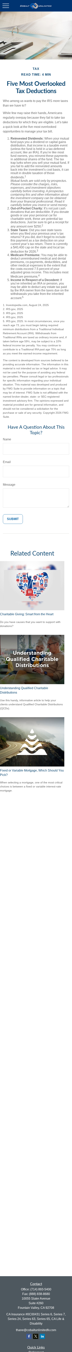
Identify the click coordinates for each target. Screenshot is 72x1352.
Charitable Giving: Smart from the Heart (26, 614)
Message (9, 484)
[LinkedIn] (42, 1336)
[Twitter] (35, 1336)
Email (7, 462)
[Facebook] (28, 1336)
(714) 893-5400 (40, 1289)
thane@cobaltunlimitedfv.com (36, 1330)
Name (7, 439)
